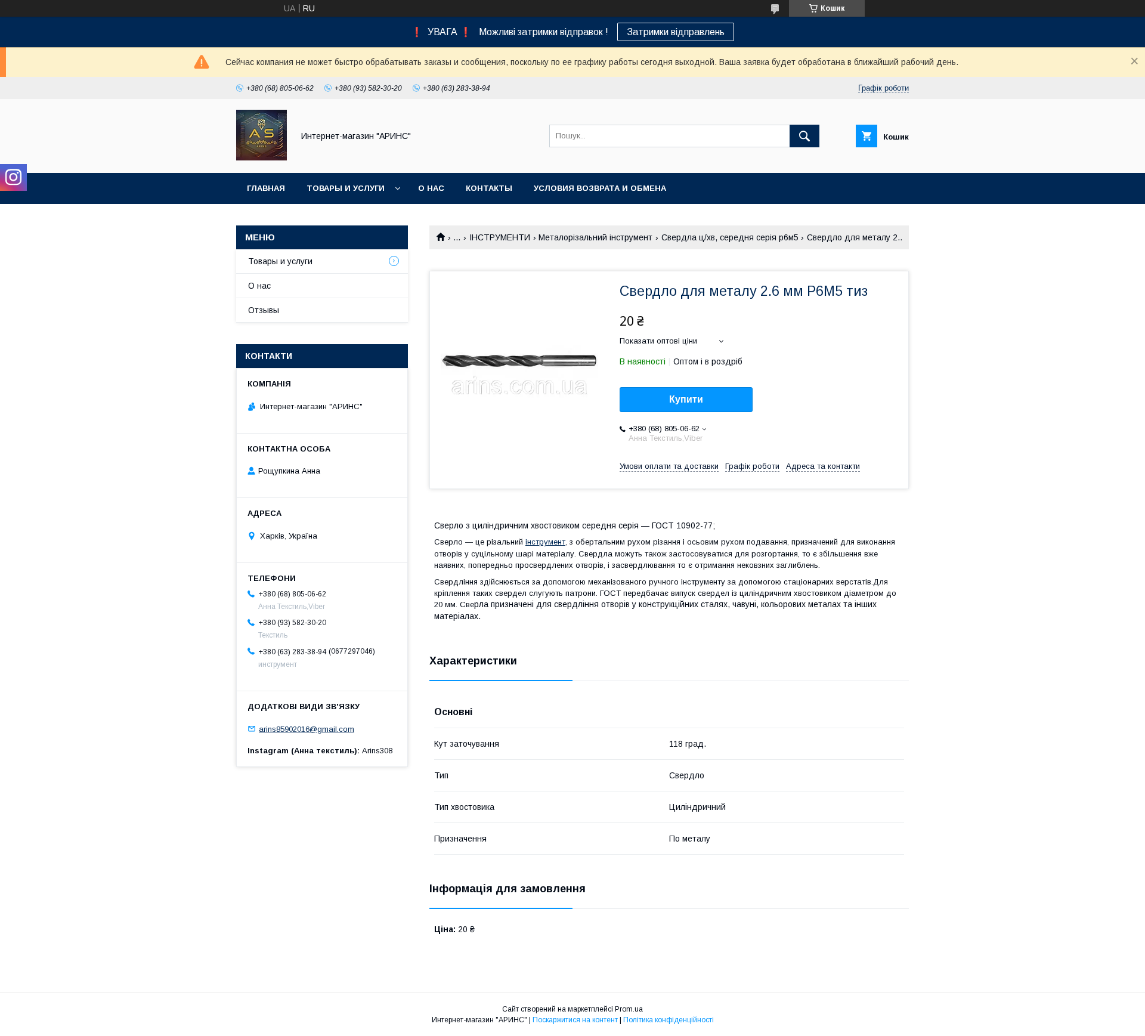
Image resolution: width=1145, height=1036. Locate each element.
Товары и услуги (346, 188)
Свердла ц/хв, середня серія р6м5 (730, 237)
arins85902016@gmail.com (306, 728)
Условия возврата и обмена (600, 188)
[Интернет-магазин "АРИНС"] (261, 157)
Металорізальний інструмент (595, 237)
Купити (686, 399)
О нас (431, 188)
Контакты (489, 188)
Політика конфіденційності (668, 1020)
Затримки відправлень (676, 32)
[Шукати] (804, 136)
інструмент (545, 541)
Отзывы (263, 310)
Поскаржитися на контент (575, 1020)
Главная (266, 188)
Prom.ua (629, 1009)
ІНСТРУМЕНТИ (499, 237)
